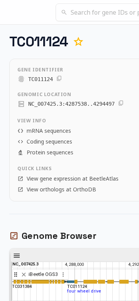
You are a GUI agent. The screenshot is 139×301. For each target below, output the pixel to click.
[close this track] (24, 274)
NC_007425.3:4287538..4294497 (71, 104)
